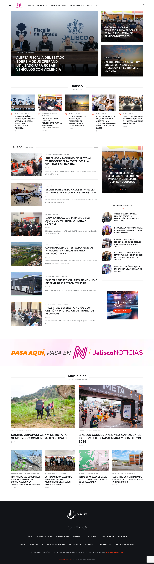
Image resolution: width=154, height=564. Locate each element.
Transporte (64, 276)
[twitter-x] (74, 527)
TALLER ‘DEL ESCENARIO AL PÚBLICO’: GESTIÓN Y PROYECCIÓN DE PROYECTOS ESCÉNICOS (69, 310)
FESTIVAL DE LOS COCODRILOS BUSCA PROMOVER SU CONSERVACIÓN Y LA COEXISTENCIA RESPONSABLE (25, 481)
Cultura (58, 304)
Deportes (82, 431)
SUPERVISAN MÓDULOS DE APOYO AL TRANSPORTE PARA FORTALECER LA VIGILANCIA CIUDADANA (68, 161)
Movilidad (55, 276)
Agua (47, 244)
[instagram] (85, 527)
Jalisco (20, 52)
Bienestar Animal (17, 474)
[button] (120, 189)
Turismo (117, 57)
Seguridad (30, 52)
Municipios (21, 431)
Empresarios (110, 23)
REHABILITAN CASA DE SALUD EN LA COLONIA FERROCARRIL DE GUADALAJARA (93, 479)
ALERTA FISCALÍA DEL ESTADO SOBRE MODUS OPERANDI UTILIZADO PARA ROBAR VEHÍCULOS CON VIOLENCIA (40, 63)
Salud (104, 113)
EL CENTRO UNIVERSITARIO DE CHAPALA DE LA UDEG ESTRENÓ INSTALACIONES (127, 479)
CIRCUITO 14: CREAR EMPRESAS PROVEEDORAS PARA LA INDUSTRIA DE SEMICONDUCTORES (120, 32)
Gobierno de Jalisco (52, 474)
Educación (49, 186)
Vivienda (55, 214)
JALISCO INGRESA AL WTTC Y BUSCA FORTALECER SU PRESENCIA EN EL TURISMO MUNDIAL (122, 66)
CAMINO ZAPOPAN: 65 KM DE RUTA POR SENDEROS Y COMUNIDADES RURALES (40, 436)
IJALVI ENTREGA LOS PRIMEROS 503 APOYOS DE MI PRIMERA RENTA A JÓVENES (67, 220)
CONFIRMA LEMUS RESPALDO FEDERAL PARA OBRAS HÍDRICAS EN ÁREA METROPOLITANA (69, 250)
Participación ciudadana (61, 154)
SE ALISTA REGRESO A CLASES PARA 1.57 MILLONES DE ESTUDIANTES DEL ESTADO (70, 191)
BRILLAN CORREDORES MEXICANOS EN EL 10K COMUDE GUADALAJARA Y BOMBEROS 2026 (110, 438)
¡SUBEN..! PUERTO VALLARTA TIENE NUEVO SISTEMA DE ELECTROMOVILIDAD (71, 282)
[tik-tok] (80, 527)
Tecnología (131, 23)
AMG (51, 244)
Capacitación (50, 304)
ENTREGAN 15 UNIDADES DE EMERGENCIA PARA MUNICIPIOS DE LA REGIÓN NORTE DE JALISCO (58, 481)
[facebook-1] (68, 527)
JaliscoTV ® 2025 (65, 560)
